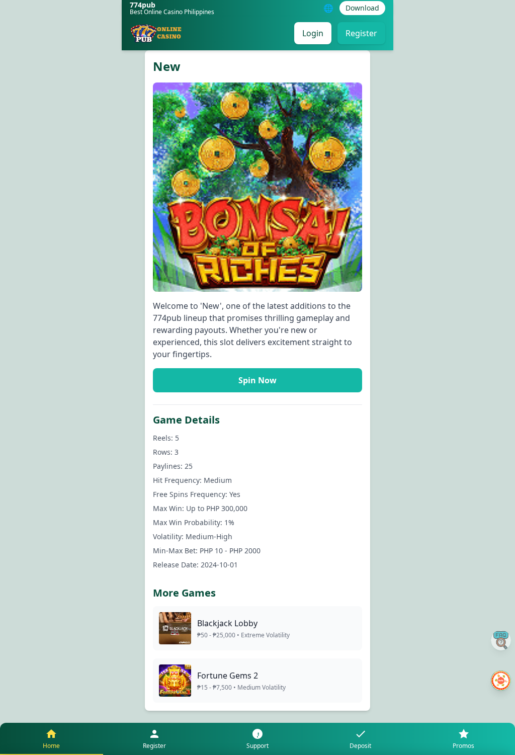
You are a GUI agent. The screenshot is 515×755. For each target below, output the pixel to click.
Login (312, 33)
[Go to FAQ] (501, 640)
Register (361, 33)
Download (362, 8)
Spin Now (257, 380)
